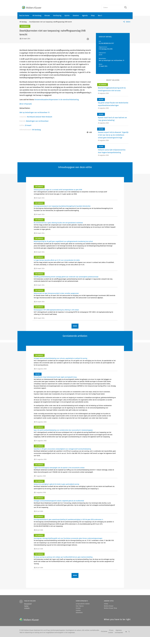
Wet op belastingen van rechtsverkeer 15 (34, 112)
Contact (78, 608)
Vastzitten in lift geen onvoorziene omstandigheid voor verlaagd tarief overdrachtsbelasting (62, 449)
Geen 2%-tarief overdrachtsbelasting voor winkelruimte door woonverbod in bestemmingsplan (63, 430)
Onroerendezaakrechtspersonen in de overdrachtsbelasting (56, 100)
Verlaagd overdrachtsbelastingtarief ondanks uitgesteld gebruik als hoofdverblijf (59, 501)
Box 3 (100, 15)
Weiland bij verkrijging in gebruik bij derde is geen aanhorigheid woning (56, 484)
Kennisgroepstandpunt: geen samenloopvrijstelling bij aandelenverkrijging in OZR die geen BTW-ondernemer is (68, 519)
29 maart (28, 125)
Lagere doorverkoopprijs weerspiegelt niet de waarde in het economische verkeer (59, 468)
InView (106, 604)
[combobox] (112, 7)
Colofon (78, 610)
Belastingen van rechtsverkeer (37, 121)
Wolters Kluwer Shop (110, 608)
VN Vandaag (36, 15)
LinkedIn (27, 608)
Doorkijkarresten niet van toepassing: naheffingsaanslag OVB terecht (50, 22)
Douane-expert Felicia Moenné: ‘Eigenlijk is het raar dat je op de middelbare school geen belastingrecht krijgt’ (113, 135)
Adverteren (79, 612)
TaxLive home (24, 15)
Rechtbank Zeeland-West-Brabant (39, 117)
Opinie (66, 15)
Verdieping (57, 15)
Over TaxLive (80, 606)
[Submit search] (125, 7)
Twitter (26, 606)
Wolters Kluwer (108, 606)
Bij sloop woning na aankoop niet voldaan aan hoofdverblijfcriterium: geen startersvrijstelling (63, 557)
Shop (93, 15)
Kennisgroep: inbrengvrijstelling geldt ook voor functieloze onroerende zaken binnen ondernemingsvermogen (68, 538)
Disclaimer (104, 631)
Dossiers (76, 15)
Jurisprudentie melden (83, 604)
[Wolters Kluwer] (31, 7)
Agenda (85, 15)
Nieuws (47, 15)
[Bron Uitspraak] (25, 104)
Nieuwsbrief (28, 604)
